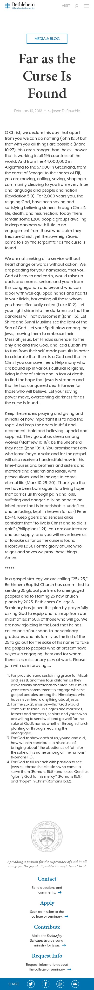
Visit (66, 6)
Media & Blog (47, 39)
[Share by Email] (75, 984)
